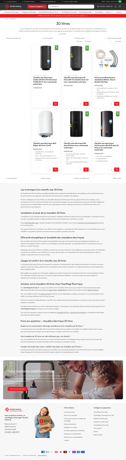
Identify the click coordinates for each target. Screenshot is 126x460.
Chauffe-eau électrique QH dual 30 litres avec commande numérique (76, 145)
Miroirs (96, 431)
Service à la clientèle (17, 389)
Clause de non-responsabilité (73, 437)
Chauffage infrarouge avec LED (104, 415)
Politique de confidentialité (72, 434)
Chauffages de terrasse (101, 425)
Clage (50, 290)
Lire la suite (62, 34)
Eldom (55, 290)
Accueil (7, 19)
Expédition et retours (70, 427)
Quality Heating (93, 290)
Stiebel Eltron (62, 290)
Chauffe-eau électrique (101, 422)
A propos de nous (69, 412)
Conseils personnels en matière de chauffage (75, 420)
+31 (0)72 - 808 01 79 (12, 432)
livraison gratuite (45, 294)
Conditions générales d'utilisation (74, 430)
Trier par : (79, 41)
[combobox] (72, 6)
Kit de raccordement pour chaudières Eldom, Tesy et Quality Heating (104, 79)
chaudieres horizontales (78, 312)
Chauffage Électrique (31, 223)
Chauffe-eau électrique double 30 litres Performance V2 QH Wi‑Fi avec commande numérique (45, 80)
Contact (66, 440)
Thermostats (98, 428)
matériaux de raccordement (86, 223)
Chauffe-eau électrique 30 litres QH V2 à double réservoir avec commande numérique (76, 79)
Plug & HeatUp (98, 435)
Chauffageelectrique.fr (15, 455)
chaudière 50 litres (63, 312)
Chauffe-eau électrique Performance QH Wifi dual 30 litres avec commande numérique (106, 146)
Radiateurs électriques (101, 418)
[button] (120, 7)
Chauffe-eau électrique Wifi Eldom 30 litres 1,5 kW (44, 144)
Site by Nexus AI (42, 455)
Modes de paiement (70, 424)
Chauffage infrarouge (101, 412)
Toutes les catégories (36, 6)
